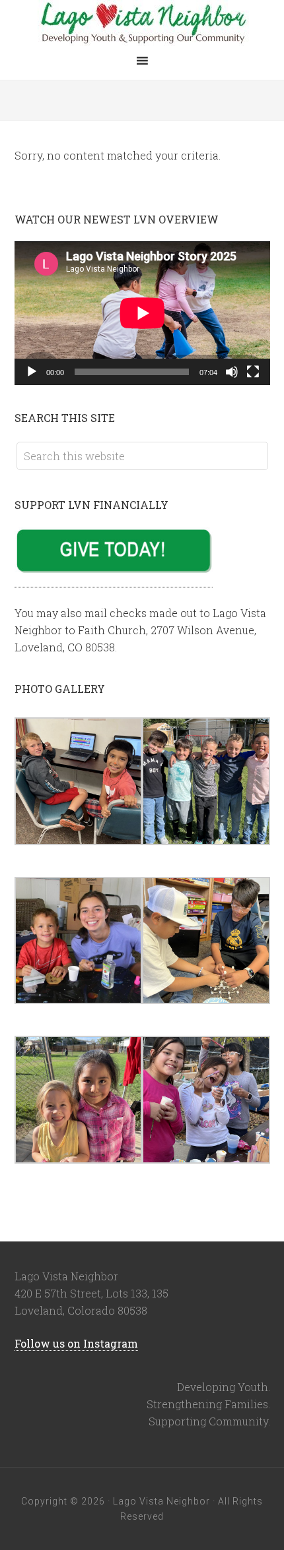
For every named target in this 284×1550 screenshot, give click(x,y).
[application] (142, 313)
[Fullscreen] (253, 371)
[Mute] (231, 371)
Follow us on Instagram (76, 1343)
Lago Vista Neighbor (142, 23)
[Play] (31, 371)
